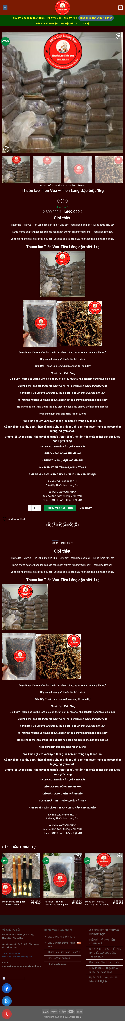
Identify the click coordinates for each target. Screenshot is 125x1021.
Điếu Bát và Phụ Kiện (47, 23)
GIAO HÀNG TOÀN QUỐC (62, 492)
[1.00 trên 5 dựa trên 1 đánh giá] (62, 207)
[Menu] (5, 7)
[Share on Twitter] (59, 524)
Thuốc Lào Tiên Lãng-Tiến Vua (96, 18)
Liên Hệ (85, 23)
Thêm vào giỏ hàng (60, 508)
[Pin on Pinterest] (70, 524)
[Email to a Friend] (65, 524)
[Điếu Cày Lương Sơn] (62, 7)
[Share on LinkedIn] (76, 524)
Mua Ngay (85, 508)
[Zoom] (6, 149)
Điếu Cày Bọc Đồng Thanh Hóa (29, 18)
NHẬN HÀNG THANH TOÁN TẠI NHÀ (62, 500)
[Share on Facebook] (54, 524)
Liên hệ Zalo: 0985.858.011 (62, 481)
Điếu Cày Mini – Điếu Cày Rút (62, 18)
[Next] (116, 93)
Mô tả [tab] (55, 543)
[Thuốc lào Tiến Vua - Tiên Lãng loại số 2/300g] (104, 875)
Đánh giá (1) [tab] (67, 543)
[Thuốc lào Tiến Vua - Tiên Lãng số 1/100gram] (62, 875)
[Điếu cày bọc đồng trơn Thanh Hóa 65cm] (21, 875)
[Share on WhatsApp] (48, 524)
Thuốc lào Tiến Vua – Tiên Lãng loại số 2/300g (97, 903)
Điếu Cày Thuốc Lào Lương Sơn (62, 485)
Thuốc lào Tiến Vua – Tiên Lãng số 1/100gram (55, 903)
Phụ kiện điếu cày (70, 23)
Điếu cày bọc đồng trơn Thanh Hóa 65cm (13, 903)
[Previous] (8, 93)
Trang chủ (45, 185)
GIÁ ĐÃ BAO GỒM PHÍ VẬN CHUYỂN (62, 496)
